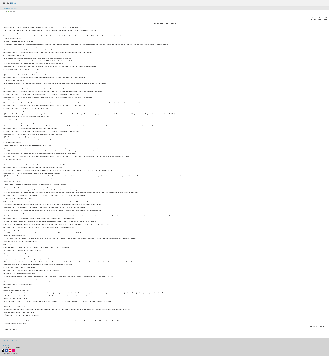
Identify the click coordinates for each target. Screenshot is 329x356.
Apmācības (6, 345)
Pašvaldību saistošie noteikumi (11, 340)
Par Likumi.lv (16, 347)
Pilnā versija (6, 347)
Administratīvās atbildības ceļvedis (12, 343)
